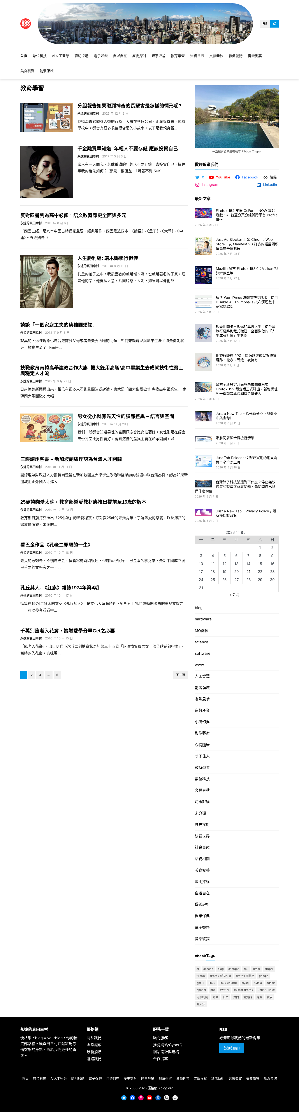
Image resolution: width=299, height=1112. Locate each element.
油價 (236, 997)
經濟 (259, 997)
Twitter (224, 990)
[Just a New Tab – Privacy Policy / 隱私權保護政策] (203, 513)
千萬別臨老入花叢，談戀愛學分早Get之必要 (67, 631)
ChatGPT (233, 969)
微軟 (215, 997)
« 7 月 (235, 595)
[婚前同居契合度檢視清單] (203, 439)
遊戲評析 (202, 904)
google (263, 976)
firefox (201, 976)
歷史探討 (202, 824)
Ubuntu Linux (266, 990)
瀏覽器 (247, 997)
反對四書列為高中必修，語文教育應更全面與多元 (73, 215)
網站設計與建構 (166, 1052)
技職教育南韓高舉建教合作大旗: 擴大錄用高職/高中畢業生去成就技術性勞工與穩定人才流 (101, 370)
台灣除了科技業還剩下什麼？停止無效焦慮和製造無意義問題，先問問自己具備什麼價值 (235, 486)
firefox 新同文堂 (220, 976)
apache (208, 969)
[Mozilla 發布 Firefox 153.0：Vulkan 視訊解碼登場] (203, 275)
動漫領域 (202, 688)
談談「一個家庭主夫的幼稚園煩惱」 (58, 325)
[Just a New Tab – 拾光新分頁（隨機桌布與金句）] (203, 416)
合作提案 (160, 1059)
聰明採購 (202, 882)
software (202, 653)
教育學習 (202, 767)
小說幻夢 (202, 722)
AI (198, 969)
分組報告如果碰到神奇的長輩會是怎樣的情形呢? (129, 105)
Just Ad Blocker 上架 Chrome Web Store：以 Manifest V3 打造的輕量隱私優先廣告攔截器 (247, 244)
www (199, 665)
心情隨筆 (202, 745)
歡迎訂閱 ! (232, 1048)
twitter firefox (243, 990)
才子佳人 (202, 756)
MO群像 (201, 630)
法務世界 (202, 836)
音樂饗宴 (202, 939)
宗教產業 (202, 710)
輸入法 (201, 1004)
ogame (271, 983)
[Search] (274, 24)
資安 (270, 997)
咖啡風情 (202, 699)
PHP (213, 990)
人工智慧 (202, 676)
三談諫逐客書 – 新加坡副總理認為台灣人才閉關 (71, 459)
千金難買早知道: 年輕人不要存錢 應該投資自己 (127, 148)
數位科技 (202, 779)
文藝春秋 (202, 790)
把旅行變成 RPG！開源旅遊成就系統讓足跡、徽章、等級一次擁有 (246, 357)
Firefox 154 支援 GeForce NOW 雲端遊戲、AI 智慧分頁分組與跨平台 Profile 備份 (247, 215)
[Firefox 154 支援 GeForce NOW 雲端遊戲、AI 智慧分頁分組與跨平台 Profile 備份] (203, 213)
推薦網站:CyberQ (167, 1045)
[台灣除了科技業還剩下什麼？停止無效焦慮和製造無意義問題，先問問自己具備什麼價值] (203, 484)
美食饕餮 (202, 870)
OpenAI (201, 990)
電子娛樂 (202, 927)
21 (248, 571)
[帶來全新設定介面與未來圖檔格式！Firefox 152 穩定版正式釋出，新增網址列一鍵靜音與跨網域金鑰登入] (203, 387)
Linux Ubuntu (228, 983)
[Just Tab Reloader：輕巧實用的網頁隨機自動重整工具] (203, 462)
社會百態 (202, 847)
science (201, 642)
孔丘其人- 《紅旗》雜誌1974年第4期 (59, 587)
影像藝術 (202, 733)
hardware (203, 619)
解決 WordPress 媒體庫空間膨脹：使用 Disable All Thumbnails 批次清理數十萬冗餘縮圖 (247, 302)
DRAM (256, 969)
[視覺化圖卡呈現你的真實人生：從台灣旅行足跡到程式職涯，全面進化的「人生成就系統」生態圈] (203, 333)
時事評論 (202, 802)
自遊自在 (202, 893)
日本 (226, 997)
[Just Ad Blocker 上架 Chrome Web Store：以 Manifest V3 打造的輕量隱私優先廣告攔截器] (203, 246)
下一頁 (180, 675)
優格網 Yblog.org (160, 1088)
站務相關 (202, 859)
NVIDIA (258, 983)
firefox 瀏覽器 (245, 976)
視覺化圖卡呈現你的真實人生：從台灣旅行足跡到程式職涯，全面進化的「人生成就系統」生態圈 (245, 331)
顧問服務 (160, 1038)
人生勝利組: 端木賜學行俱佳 (107, 258)
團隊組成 (94, 1045)
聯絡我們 (94, 1059)
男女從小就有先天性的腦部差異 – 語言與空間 (125, 416)
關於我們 (94, 1038)
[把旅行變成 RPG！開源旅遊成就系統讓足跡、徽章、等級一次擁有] (203, 362)
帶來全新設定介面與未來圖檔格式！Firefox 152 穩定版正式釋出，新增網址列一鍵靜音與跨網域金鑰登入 (247, 389)
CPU (245, 969)
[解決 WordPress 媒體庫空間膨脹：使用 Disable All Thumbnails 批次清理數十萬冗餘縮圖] (203, 302)
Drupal (268, 969)
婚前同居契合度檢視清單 (235, 438)
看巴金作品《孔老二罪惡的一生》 (56, 545)
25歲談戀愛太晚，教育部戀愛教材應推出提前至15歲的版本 (83, 502)
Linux (212, 983)
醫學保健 (202, 916)
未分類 (200, 813)
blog (198, 608)
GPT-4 (200, 983)
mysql (245, 983)
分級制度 (202, 997)
